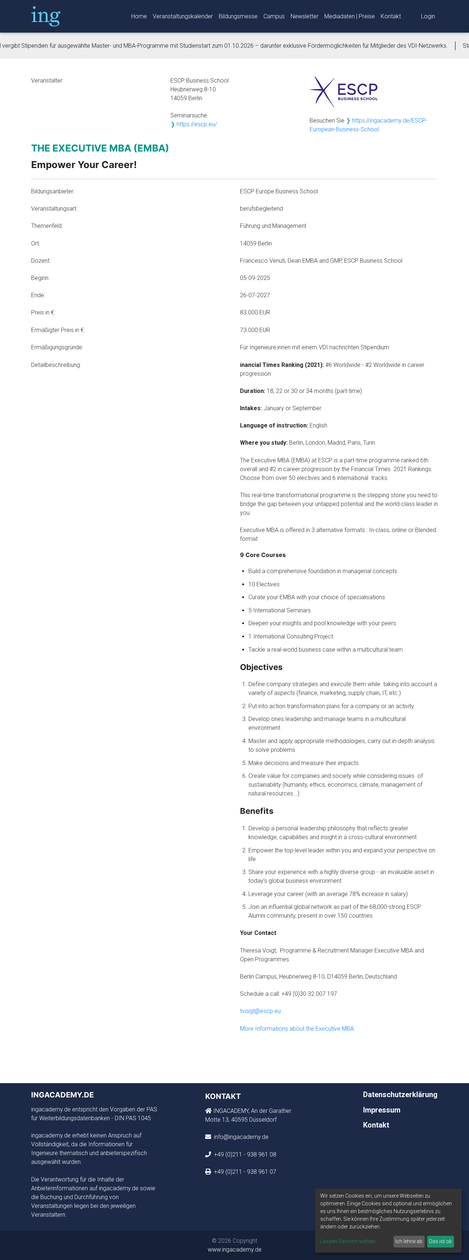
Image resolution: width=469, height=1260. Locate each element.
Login (428, 16)
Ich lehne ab (408, 1241)
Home (139, 16)
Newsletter (304, 16)
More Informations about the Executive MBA (297, 1028)
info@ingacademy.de (241, 1136)
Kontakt (391, 16)
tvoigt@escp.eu (260, 1011)
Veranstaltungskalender (183, 16)
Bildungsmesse (238, 16)
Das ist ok (440, 1241)
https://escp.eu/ (197, 124)
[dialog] (388, 1220)
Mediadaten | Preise (349, 16)
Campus (274, 16)
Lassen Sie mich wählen (348, 1241)
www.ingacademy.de (235, 1249)
